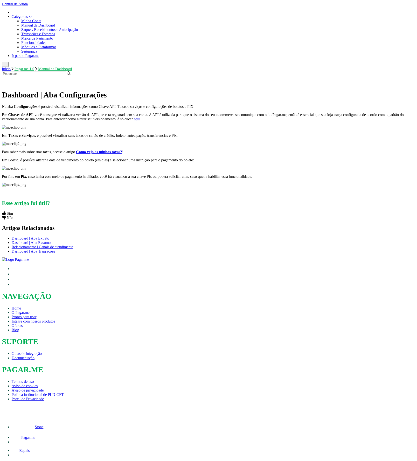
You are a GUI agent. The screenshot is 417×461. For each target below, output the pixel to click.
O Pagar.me (20, 312)
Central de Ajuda (15, 4)
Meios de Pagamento (37, 38)
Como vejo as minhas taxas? (99, 152)
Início (6, 69)
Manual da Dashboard (38, 25)
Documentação (23, 358)
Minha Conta (31, 21)
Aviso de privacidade (28, 390)
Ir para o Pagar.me (25, 56)
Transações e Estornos (38, 34)
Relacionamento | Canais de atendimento (42, 247)
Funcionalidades (33, 43)
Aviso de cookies (25, 386)
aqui (137, 119)
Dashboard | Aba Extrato (30, 238)
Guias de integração (27, 353)
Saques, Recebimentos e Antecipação (49, 30)
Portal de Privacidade (28, 399)
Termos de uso (23, 381)
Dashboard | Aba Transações (33, 251)
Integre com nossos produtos (33, 321)
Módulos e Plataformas (38, 47)
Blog (15, 330)
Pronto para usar (24, 317)
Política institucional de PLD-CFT (38, 394)
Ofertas (17, 325)
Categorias (20, 16)
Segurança (29, 51)
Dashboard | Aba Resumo (31, 243)
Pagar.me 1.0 (24, 69)
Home (16, 308)
